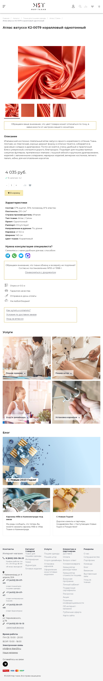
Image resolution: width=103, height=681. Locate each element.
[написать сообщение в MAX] (27, 255)
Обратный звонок (15, 628)
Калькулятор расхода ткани (70, 568)
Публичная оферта (72, 612)
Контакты (8, 549)
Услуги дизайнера (16, 417)
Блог (86, 567)
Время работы (10, 634)
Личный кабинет (71, 584)
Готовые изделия (33, 568)
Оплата (66, 557)
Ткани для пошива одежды (33, 554)
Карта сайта (68, 615)
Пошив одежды (14, 373)
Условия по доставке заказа (21, 314)
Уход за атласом (14, 318)
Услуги (48, 549)
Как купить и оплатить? (18, 310)
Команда (88, 564)
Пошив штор (62, 373)
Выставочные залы (90, 575)
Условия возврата (71, 564)
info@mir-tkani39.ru (12, 648)
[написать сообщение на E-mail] (21, 255)
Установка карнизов (67, 417)
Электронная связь (13, 645)
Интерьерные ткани (32, 560)
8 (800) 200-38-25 (15, 558)
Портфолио (89, 560)
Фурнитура (30, 565)
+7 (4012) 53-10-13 (15, 623)
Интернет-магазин (13, 553)
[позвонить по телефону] (14, 255)
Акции (66, 597)
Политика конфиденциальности (72, 601)
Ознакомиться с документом (40, 272)
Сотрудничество (91, 557)
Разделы (89, 549)
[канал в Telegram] (8, 255)
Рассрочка (68, 594)
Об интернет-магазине (69, 607)
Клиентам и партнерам (69, 550)
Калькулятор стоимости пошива (72, 574)
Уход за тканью (87, 581)
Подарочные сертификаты (69, 589)
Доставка (67, 553)
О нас (86, 553)
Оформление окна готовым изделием (50, 572)
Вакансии (88, 570)
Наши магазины (10, 652)
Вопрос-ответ (69, 560)
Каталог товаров (30, 550)
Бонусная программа (68, 580)
